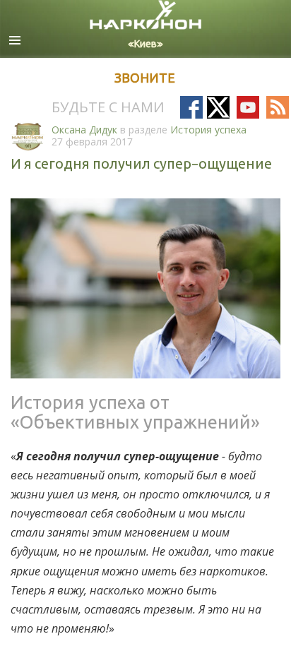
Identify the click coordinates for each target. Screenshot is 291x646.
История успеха (208, 129)
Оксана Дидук (84, 129)
